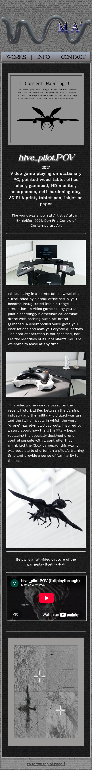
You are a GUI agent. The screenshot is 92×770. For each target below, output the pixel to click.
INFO (43, 57)
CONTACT (73, 57)
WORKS (16, 57)
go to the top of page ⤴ (46, 764)
